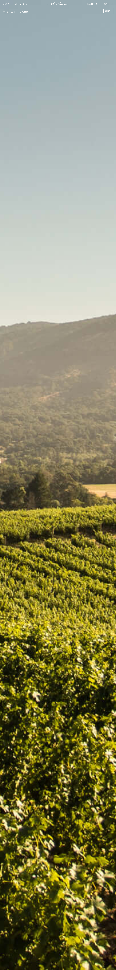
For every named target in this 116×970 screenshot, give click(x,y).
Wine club (9, 11)
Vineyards (21, 4)
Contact (108, 4)
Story (6, 4)
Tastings (92, 4)
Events (24, 11)
